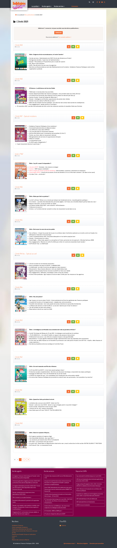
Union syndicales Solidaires (20, 527)
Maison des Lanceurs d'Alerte (20, 539)
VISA (13, 538)
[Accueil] (21, 5)
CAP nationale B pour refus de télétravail (86, 498)
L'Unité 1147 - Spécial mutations (26, 116)
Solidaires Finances (17, 525)
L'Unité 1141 (18, 390)
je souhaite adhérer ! (65, 37)
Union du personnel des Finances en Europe (24, 531)
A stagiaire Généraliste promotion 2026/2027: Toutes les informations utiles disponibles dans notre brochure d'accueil (26, 487)
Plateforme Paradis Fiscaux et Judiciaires (24, 534)
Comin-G (14, 536)
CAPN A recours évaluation (83, 505)
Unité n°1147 (19, 154)
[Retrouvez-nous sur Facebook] (97, 2)
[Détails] (78, 46)
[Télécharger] (69, 46)
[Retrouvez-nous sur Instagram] (104, 2)
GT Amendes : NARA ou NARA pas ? (53, 510)
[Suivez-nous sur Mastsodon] (100, 2)
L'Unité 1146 (19, 187)
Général (63, 525)
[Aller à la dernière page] (28, 459)
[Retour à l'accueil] (16, 15)
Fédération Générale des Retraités (22, 529)
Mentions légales (82, 543)
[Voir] (73, 46)
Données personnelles (96, 543)
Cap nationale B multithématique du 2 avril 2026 (88, 476)
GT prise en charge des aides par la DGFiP (55, 513)
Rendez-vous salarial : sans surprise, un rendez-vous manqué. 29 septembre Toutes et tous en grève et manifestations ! (26, 507)
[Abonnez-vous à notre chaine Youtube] (102, 2)
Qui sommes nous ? (69, 543)
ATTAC (14, 532)
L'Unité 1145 (18, 220)
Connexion (58, 32)
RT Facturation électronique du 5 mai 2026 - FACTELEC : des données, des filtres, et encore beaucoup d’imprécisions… (58, 500)
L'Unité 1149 (19, 45)
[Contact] (93, 2)
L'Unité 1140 (19, 423)
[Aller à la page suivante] (25, 459)
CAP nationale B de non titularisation (85, 501)
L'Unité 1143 (19, 320)
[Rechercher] (90, 2)
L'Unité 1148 (19, 79)
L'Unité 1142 (18, 357)
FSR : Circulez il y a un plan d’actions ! (22, 497)
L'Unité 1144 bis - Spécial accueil (26, 253)
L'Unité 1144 (18, 287)
